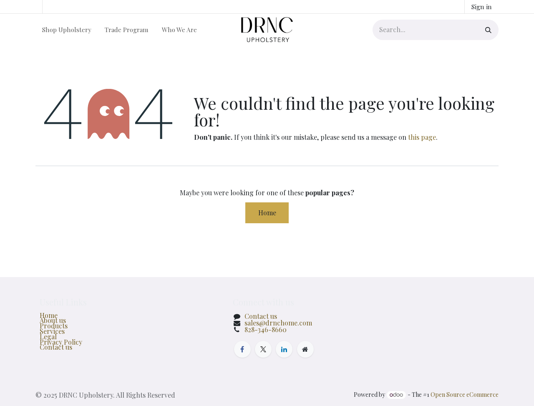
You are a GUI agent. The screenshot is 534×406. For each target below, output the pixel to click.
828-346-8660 (265, 329)
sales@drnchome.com (278, 322)
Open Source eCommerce (465, 394)
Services (52, 331)
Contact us (56, 347)
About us (53, 320)
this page (422, 137)
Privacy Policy (61, 342)
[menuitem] (66, 29)
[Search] (485, 30)
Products (54, 325)
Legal (48, 336)
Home (267, 212)
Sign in (481, 7)
